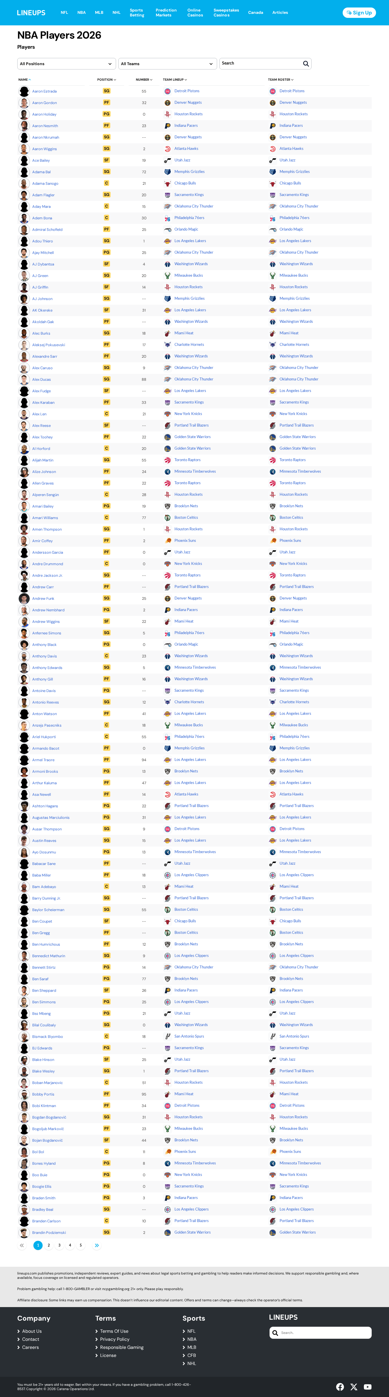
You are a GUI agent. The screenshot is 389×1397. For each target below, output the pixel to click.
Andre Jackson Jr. (47, 575)
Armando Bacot (45, 748)
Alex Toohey (42, 437)
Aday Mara (41, 206)
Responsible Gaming (122, 1347)
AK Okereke (42, 310)
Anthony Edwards (47, 667)
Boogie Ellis (42, 1186)
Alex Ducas (41, 379)
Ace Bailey (41, 160)
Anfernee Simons (46, 633)
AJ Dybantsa (43, 264)
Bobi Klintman (44, 1105)
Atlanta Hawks (186, 149)
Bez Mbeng (41, 1013)
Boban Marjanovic (47, 1082)
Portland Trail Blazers (191, 425)
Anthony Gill (42, 679)
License (108, 1355)
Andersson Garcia (47, 552)
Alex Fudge (41, 391)
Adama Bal (41, 171)
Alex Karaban (43, 402)
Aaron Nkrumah (45, 137)
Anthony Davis (44, 656)
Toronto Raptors (187, 460)
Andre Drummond (47, 563)
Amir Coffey (42, 540)
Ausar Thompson (47, 829)
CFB (191, 1355)
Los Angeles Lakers (190, 241)
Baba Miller (41, 875)
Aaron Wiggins (44, 148)
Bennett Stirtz (44, 967)
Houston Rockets (188, 114)
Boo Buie (39, 1174)
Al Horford (41, 448)
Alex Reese (41, 425)
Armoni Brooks (45, 771)
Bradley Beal (42, 1209)
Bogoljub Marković (48, 1128)
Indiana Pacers (186, 126)
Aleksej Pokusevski (48, 344)
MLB (191, 1347)
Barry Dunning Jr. (46, 898)
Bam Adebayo (44, 886)
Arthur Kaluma (44, 782)
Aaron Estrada (44, 91)
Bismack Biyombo (47, 1036)
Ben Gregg (41, 932)
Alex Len (39, 414)
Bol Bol (38, 1151)
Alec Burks (41, 333)
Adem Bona (42, 218)
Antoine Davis (44, 690)
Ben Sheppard (44, 990)
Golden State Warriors (192, 437)
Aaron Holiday (44, 114)
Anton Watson (44, 713)
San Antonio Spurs (189, 1036)
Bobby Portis (43, 1094)
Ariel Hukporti (44, 736)
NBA (192, 1339)
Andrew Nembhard (48, 610)
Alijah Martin (42, 460)
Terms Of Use (114, 1331)
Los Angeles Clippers (191, 875)
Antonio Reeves (45, 702)
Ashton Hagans (45, 806)
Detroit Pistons (187, 91)
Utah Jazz (182, 160)
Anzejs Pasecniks (47, 725)
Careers (30, 1347)
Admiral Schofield (47, 229)
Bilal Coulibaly (44, 1025)
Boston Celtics (186, 518)
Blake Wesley (43, 1071)
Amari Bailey (43, 506)
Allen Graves (43, 483)
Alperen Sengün (45, 494)
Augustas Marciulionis (51, 817)
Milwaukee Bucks (188, 276)
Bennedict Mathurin (48, 955)
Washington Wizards (191, 264)
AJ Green (40, 275)
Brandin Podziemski (49, 1232)
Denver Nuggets (188, 103)
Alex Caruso (42, 367)
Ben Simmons (44, 1002)
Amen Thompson (47, 529)
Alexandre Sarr (44, 356)
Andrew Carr (43, 587)
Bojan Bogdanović (47, 1140)
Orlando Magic (186, 229)
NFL (191, 1331)
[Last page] (96, 1245)
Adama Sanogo (45, 183)
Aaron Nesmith (45, 125)
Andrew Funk (43, 598)
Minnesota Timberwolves (195, 472)
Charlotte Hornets (189, 345)
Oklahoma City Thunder (193, 206)
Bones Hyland (44, 1163)
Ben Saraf (40, 978)
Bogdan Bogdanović (49, 1117)
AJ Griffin (40, 287)
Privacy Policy (115, 1339)
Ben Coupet (42, 921)
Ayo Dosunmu (44, 852)
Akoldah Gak (43, 321)
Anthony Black (44, 644)
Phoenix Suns (185, 541)
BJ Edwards (42, 1048)
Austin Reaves (44, 840)
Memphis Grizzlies (189, 172)
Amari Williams (45, 517)
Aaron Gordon (44, 102)
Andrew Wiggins (46, 621)
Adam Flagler (43, 195)
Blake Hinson (43, 1059)
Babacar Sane (44, 863)
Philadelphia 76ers (189, 218)
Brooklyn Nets (186, 506)
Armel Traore (43, 759)
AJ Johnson (42, 298)
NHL (191, 1363)
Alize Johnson (44, 471)
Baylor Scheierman (48, 909)
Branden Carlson (46, 1221)
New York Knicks (188, 414)
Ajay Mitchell (43, 252)
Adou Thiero (42, 241)
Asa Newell (41, 794)
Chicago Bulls (185, 183)
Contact (30, 1339)
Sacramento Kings (189, 195)
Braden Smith (43, 1198)
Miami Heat (183, 333)
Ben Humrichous (46, 944)
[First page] (21, 1245)
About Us (32, 1331)
